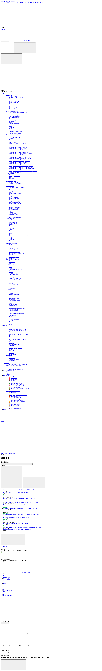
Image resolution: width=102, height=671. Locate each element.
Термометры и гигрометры (15, 356)
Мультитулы (12, 265)
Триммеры (11, 353)
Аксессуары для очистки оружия (16, 253)
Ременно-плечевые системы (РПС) (17, 187)
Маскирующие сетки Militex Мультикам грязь (19, 157)
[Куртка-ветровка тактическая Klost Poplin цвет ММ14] (52, 489)
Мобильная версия (25, 572)
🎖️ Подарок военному (14, 392)
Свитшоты (11, 121)
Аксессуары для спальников (15, 277)
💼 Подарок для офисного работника (18, 395)
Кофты (10, 229)
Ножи (10, 267)
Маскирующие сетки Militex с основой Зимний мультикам (22, 169)
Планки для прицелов (14, 257)
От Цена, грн (4, 550)
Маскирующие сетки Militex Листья (17, 148)
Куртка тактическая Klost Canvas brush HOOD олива (15, 504)
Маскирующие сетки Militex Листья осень (19, 162)
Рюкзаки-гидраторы (13, 214)
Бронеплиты (12, 138)
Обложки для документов (15, 98)
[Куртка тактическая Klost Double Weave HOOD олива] (52, 521)
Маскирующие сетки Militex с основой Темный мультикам (23, 171)
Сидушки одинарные (14, 182)
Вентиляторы (12, 358)
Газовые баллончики (14, 318)
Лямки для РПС (12, 189)
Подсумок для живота (14, 208)
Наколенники (12, 260)
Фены (10, 349)
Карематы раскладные (14, 184)
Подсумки (11, 324)
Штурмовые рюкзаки (14, 211)
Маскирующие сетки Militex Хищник (18, 151)
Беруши (11, 179)
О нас (2, 2)
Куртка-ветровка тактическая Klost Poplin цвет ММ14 (16, 492)
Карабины (11, 282)
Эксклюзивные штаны (14, 117)
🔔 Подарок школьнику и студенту (17, 401)
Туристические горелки (14, 274)
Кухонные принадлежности (15, 341)
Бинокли (11, 293)
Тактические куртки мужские (16, 131)
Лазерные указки (13, 336)
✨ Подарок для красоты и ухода (16, 400)
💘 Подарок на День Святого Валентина (18, 385)
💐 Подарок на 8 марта (14, 387)
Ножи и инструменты (14, 302)
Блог (33, 2)
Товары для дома (7, 366)
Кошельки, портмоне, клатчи (16, 369)
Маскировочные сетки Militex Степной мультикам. (21, 156)
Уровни (10, 255)
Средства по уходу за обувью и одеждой (18, 235)
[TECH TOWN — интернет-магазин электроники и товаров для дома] (7, 557)
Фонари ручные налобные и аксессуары (18, 334)
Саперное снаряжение (14, 270)
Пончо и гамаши (13, 227)
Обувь (10, 219)
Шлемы (10, 174)
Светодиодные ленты (14, 331)
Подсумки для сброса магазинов (16, 196)
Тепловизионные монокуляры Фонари (18, 112)
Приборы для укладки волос (15, 348)
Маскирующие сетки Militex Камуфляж (18, 149)
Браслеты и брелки (13, 96)
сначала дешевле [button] (13, 464)
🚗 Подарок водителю (14, 396)
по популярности (4, 462)
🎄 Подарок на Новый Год (15, 383)
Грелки (10, 268)
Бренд (23, 544)
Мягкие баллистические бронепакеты (18, 143)
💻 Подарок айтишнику (14, 404)
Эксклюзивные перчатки (15, 115)
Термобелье (11, 228)
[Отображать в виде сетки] (11, 482)
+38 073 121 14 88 (26, 40)
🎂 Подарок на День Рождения (16, 384)
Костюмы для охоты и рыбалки (16, 136)
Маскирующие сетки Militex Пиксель (18, 147)
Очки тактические (13, 100)
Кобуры (10, 247)
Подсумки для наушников (15, 203)
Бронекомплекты (13, 142)
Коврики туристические (14, 298)
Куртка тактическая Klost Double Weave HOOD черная (16, 517)
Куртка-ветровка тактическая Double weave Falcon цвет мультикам (19, 498)
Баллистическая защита (14, 292)
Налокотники (12, 262)
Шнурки (11, 110)
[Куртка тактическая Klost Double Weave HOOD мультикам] (52, 527)
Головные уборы (13, 129)
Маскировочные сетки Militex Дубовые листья (20, 158)
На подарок (6, 375)
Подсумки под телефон (14, 201)
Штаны (10, 128)
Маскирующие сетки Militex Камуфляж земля (19, 161)
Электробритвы (12, 354)
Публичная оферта (38, 2)
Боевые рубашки (13, 124)
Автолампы (11, 345)
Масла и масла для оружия (15, 278)
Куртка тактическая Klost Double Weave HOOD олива (16, 523)
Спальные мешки (13, 275)
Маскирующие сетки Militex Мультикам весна (20, 164)
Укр (4, 26)
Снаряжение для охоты (14, 306)
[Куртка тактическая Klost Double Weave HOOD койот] (52, 508)
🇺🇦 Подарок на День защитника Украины (19, 388)
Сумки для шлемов (13, 206)
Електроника (6, 325)
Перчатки (11, 224)
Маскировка (12, 299)
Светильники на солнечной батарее (17, 330)
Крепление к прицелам (14, 252)
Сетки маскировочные (14, 319)
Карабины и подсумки (14, 297)
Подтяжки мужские (13, 102)
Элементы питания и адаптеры (16, 313)
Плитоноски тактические (15, 323)
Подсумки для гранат (14, 197)
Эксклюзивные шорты (14, 116)
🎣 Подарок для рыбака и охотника (17, 393)
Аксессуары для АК (13, 249)
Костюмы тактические (14, 123)
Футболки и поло (13, 222)
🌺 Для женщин (13, 379)
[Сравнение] (11, 58)
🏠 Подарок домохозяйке (15, 402)
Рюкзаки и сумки (13, 305)
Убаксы (10, 232)
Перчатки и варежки (14, 101)
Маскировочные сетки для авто (16, 172)
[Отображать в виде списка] (34, 482)
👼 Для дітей (12, 380)
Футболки (11, 127)
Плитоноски (12, 139)
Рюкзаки (11, 212)
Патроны (11, 254)
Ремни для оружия (13, 250)
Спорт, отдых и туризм (8, 370)
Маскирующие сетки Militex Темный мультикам (20, 154)
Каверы (10, 177)
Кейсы (10, 285)
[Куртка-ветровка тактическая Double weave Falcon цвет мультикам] (52, 496)
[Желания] (51, 71)
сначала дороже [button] (21, 464)
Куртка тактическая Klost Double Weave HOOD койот (16, 511)
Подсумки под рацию (14, 199)
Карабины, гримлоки (14, 316)
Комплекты (11, 263)
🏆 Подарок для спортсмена (15, 397)
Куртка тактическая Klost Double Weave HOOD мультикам (17, 529)
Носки (10, 126)
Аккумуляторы (12, 360)
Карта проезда (4, 658)
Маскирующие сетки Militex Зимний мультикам (20, 152)
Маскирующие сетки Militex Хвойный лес (19, 159)
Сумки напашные (13, 204)
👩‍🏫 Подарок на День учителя (16, 389)
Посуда (10, 103)
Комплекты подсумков (14, 207)
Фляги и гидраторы (13, 310)
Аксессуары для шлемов (14, 176)
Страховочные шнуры (14, 290)
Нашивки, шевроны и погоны (16, 97)
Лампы (10, 335)
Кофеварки (11, 343)
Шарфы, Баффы (12, 108)
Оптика (10, 303)
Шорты (10, 234)
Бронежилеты (12, 141)
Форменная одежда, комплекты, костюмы (19, 220)
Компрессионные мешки (15, 217)
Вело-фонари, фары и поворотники (17, 329)
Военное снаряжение (14, 294)
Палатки (11, 272)
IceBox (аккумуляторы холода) (16, 269)
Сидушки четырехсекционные (16, 183)
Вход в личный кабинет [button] (9, 588)
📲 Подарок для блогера (14, 399)
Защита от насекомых (14, 284)
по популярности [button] (4, 464)
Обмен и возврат (16, 2)
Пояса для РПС (12, 191)
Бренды (5, 409)
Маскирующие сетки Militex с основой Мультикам (21, 166)
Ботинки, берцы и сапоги (15, 133)
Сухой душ (11, 283)
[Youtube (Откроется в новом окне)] (31, 13)
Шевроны (11, 244)
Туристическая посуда (14, 287)
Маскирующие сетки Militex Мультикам (18, 146)
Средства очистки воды (14, 279)
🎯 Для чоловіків (13, 378)
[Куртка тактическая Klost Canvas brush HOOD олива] (52, 502)
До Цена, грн (15, 550)
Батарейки (11, 361)
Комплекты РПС (13, 188)
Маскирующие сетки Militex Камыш (17, 163)
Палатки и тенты (13, 304)
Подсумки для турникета (15, 193)
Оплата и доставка (7, 2)
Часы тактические (13, 107)
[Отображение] (11, 471)
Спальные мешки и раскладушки (17, 308)
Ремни (10, 105)
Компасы (11, 280)
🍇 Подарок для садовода (15, 408)
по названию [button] (29, 464)
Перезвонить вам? (5, 41)
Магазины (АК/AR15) (14, 248)
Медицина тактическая (14, 300)
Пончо (10, 122)
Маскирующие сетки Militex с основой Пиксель (20, 167)
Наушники (11, 178)
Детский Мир (6, 363)
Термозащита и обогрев (14, 309)
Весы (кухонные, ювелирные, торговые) (18, 339)
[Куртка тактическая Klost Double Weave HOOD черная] (52, 514)
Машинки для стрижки (14, 351)
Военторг (5, 93)
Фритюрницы (12, 340)
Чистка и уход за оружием (15, 311)
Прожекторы (12, 333)
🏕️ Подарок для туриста (14, 405)
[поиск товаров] (25, 47)
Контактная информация (26, 2)
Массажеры (11, 350)
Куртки (10, 230)
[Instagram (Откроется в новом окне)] (11, 13)
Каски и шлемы (12, 315)
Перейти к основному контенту (8, 1)
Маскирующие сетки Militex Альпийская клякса (20, 153)
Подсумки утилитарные (14, 198)
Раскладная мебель (13, 273)
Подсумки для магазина (14, 194)
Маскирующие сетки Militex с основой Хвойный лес (21, 168)
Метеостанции (12, 288)
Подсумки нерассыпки (14, 202)
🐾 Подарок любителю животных (17, 406)
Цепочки (11, 106)
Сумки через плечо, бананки (15, 215)
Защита (10, 295)
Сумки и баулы (12, 213)
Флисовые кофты (13, 120)
